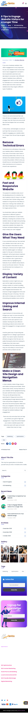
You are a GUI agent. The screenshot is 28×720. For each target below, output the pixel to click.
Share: (3, 443)
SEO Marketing (18, 25)
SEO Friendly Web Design (8, 678)
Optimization (20, 436)
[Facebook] (7, 444)
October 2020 (14, 536)
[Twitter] (10, 444)
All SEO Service (21, 710)
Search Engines (14, 482)
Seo (4, 440)
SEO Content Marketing (8, 668)
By (14, 60)
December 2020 (14, 528)
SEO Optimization (6, 665)
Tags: (2, 436)
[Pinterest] (15, 444)
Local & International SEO (9, 675)
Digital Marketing (6, 681)
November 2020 (14, 532)
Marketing (10, 436)
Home (3, 25)
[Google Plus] (13, 444)
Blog (9, 25)
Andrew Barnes (19, 60)
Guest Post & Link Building (9, 671)
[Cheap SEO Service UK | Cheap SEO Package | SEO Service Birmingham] (8, 3)
